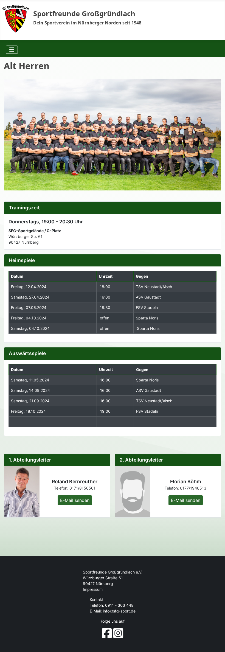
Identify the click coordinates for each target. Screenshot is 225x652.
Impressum (93, 589)
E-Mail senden (74, 500)
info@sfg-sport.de (119, 611)
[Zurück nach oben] (216, 642)
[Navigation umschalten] (12, 50)
